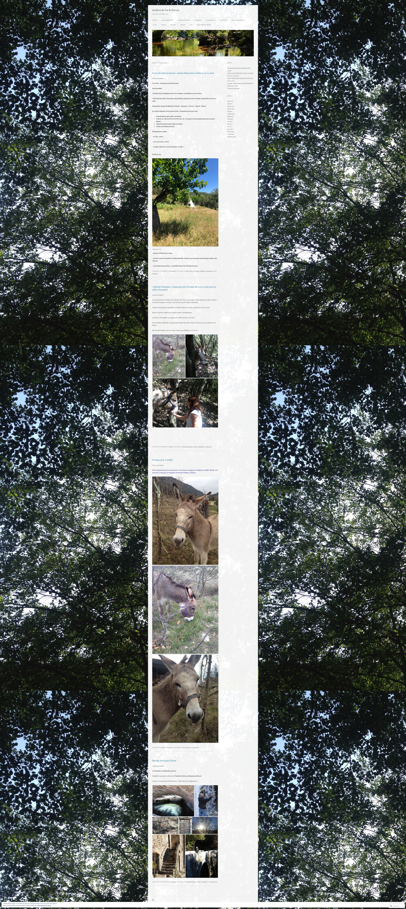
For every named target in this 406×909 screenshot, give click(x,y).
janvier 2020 (230, 109)
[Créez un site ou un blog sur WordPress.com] (153, 900)
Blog (191, 25)
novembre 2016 (231, 136)
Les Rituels (223, 20)
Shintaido (202, 271)
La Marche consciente (233, 88)
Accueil (154, 20)
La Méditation (210, 20)
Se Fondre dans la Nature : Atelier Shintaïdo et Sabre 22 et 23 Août (183, 73)
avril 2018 (230, 119)
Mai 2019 (229, 111)
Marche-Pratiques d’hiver (164, 760)
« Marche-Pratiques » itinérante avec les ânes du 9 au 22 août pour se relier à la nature (184, 288)
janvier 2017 (230, 134)
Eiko (187, 271)
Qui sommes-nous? (168, 20)
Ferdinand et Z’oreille (162, 460)
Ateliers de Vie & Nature (165, 10)
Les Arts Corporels (184, 20)
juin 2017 (229, 126)
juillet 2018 (230, 116)
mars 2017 (230, 129)
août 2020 (230, 103)
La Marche (198, 20)
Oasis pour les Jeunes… (204, 25)
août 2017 (229, 121)
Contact (173, 25)
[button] (168, 356)
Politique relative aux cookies (44, 905)
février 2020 (230, 106)
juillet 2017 (230, 124)
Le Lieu (154, 25)
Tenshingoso (209, 271)
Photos (182, 25)
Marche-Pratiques (188, 447)
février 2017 (230, 131)
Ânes (184, 747)
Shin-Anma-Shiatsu (237, 20)
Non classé (173, 271)
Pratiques (196, 271)
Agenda (163, 25)
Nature (191, 271)
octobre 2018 (231, 114)
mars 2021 (230, 101)
